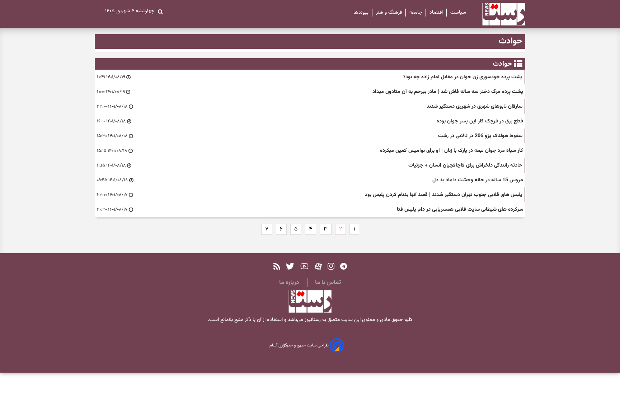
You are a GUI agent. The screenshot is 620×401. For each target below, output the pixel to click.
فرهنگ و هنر (389, 13)
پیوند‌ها (360, 13)
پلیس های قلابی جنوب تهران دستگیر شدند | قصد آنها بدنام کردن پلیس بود (443, 195)
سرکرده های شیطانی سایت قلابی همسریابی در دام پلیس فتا (460, 209)
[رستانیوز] (497, 14)
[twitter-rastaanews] (290, 266)
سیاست (458, 13)
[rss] (276, 266)
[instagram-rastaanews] (331, 266)
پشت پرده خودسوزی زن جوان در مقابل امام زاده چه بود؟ (462, 77)
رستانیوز (312, 320)
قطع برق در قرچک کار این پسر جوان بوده (480, 121)
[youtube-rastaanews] (304, 266)
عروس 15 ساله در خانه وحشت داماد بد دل (477, 180)
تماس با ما (328, 282)
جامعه (415, 13)
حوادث (502, 64)
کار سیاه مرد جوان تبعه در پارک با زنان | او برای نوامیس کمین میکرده (451, 150)
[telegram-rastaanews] (343, 266)
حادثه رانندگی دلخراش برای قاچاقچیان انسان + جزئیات (465, 165)
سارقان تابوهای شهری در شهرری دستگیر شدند (474, 106)
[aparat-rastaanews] (318, 266)
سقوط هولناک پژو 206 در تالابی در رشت (480, 136)
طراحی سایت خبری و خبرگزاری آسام (299, 345)
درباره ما (289, 282)
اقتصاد (436, 13)
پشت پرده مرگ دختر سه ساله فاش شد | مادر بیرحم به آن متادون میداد (447, 92)
